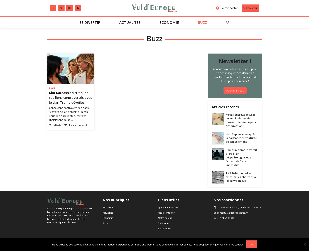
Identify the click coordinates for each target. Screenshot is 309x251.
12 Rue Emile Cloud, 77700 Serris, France (239, 207)
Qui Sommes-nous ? (169, 207)
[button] (228, 22)
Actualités (130, 22)
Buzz (202, 22)
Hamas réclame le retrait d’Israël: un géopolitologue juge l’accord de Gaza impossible (241, 157)
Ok (251, 244)
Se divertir (90, 22)
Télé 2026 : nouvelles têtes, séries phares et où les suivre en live (242, 177)
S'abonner (250, 8)
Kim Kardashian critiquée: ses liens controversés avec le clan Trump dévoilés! (70, 98)
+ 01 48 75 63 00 (225, 217)
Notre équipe (165, 217)
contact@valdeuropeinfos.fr (232, 212)
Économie (169, 22)
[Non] (304, 244)
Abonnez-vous (235, 90)
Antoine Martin (80, 125)
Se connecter (229, 8)
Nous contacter (166, 212)
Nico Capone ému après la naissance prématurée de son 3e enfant (241, 137)
